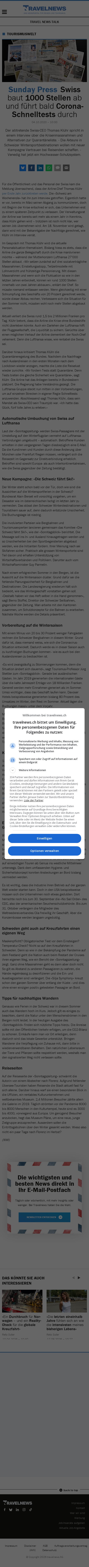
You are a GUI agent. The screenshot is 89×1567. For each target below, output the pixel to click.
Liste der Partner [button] (33, 800)
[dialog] (45, 783)
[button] (44, 770)
